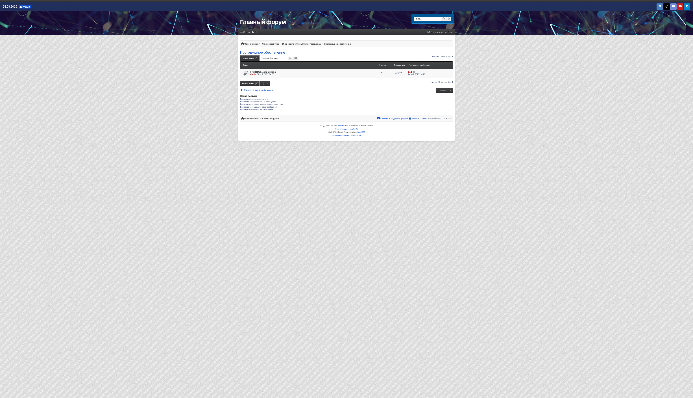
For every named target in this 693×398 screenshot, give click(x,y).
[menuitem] (255, 32)
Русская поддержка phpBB (346, 129)
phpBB (340, 126)
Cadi (252, 74)
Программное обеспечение (262, 52)
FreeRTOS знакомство (263, 72)
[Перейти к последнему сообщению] (414, 72)
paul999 (361, 132)
